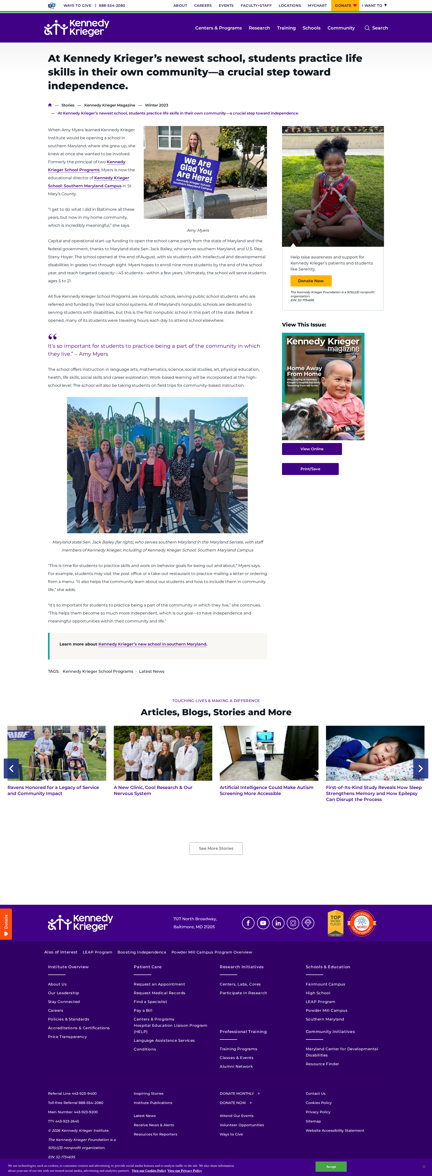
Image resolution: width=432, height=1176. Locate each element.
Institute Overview (68, 966)
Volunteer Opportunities (242, 1125)
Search (380, 28)
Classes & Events (237, 1057)
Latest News (145, 1116)
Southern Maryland (325, 1019)
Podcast (308, 923)
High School (318, 992)
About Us (57, 984)
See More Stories (216, 848)
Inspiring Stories (149, 1093)
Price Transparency (67, 1036)
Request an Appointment (159, 984)
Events (226, 5)
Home (50, 105)
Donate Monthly (237, 1093)
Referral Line (72, 1093)
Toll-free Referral (75, 1102)
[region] (216, 1167)
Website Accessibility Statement (335, 1130)
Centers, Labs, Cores (240, 984)
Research (259, 28)
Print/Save (310, 468)
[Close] (424, 1166)
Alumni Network (236, 1066)
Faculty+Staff (256, 5)
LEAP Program (97, 952)
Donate (343, 5)
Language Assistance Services (164, 1040)
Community (341, 28)
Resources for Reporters (155, 1134)
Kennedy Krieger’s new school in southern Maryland (152, 644)
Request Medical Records (160, 992)
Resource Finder (322, 1064)
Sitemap (313, 1121)
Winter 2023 (156, 105)
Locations (290, 5)
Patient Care (148, 966)
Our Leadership (63, 992)
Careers (203, 5)
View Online (312, 448)
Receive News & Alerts (154, 1125)
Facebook (248, 923)
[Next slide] (420, 768)
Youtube (263, 923)
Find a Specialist (150, 1001)
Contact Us (316, 1093)
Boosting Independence (142, 952)
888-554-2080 (112, 5)
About (180, 5)
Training (286, 28)
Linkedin (278, 923)
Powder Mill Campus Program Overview (212, 952)
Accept (331, 1166)
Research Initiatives (242, 966)
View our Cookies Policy (149, 1170)
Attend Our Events (237, 1116)
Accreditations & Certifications (79, 1028)
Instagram (293, 923)
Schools (311, 28)
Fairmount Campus (326, 984)
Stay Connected (64, 1001)
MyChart (317, 5)
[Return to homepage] (76, 28)
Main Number (73, 1112)
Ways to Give (77, 5)
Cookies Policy (319, 1102)
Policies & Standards (69, 1019)
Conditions (145, 1049)
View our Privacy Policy (185, 1170)
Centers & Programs (218, 28)
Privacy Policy (318, 1112)
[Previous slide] (11, 768)
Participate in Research (243, 992)
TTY (63, 1121)
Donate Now (311, 280)
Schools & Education (328, 966)
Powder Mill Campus (327, 1010)
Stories (68, 105)
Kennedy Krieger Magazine (109, 105)
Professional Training (243, 1031)
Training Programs (238, 1048)
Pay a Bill (143, 1010)
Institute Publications (153, 1102)
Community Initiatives (330, 1031)
